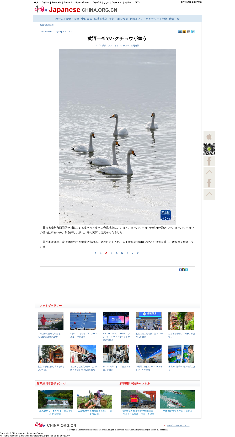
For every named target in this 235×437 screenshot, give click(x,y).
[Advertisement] (76, 279)
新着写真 (49, 25)
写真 (42, 25)
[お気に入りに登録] (188, 32)
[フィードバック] (180, 32)
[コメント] (193, 32)
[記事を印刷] (184, 32)
